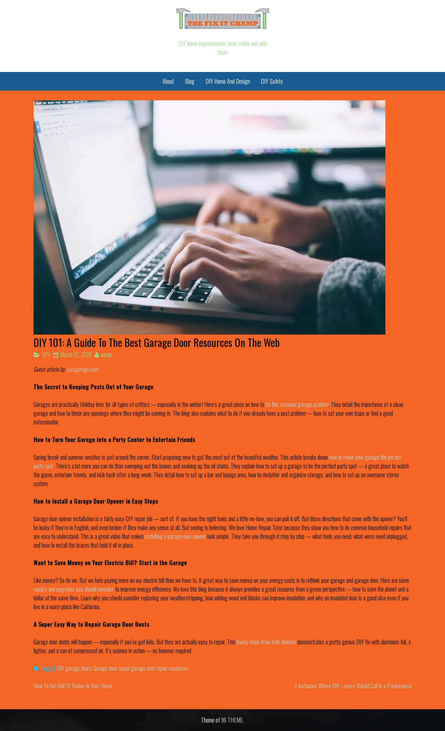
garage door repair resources (159, 668)
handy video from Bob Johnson (266, 642)
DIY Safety (272, 81)
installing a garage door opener (175, 536)
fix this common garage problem (297, 404)
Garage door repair (111, 668)
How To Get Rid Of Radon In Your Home (73, 685)
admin (106, 354)
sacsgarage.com (82, 369)
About (168, 81)
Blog (189, 81)
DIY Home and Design (228, 81)
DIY (46, 354)
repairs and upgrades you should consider (74, 589)
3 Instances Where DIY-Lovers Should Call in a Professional (352, 685)
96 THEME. (232, 720)
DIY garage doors (74, 668)
